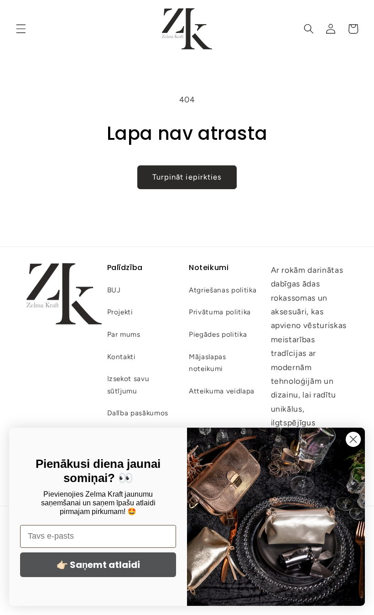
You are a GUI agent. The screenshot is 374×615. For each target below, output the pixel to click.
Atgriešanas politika (222, 290)
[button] (21, 29)
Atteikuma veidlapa (222, 391)
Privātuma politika (220, 312)
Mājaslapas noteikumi (207, 362)
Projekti (120, 312)
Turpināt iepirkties (187, 176)
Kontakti (121, 356)
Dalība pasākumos (138, 412)
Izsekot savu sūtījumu (128, 384)
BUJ (114, 290)
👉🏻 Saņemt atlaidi (98, 564)
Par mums (123, 334)
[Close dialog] (353, 439)
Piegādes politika (218, 334)
